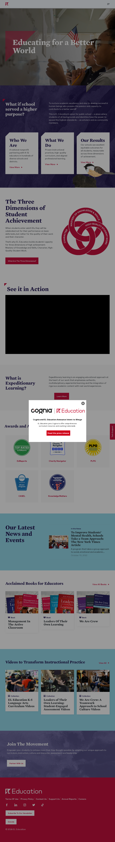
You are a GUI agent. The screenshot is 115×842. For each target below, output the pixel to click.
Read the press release (58, 433)
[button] (57, 419)
